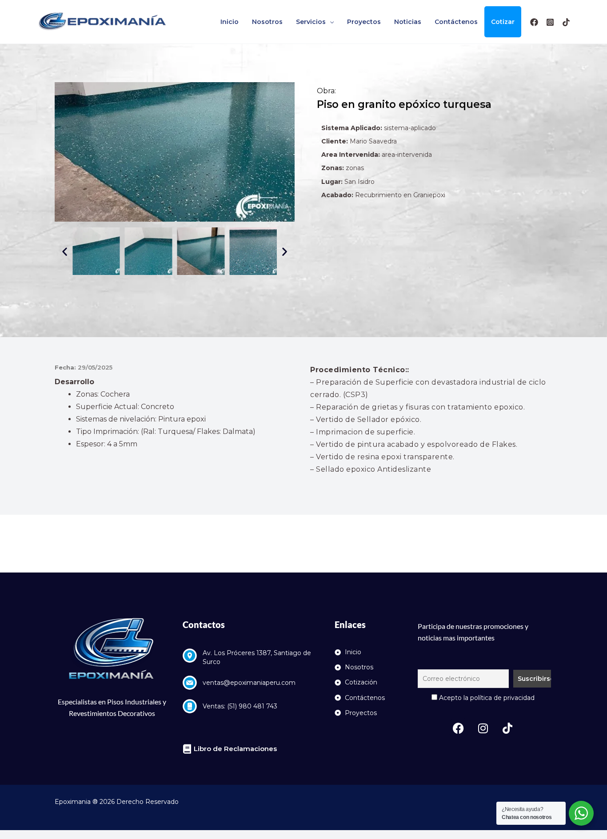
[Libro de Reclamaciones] (187, 749)
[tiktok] (566, 22)
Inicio (229, 22)
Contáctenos (456, 22)
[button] (64, 251)
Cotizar (503, 22)
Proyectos (364, 22)
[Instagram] (550, 22)
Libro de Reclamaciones (235, 748)
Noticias (407, 22)
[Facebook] (534, 22)
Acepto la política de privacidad (486, 698)
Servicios (311, 22)
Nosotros (267, 22)
